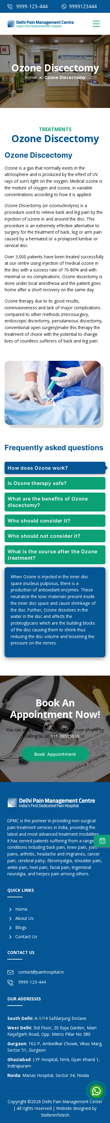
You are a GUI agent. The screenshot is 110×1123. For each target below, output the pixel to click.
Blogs (21, 927)
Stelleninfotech (55, 1115)
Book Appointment (55, 754)
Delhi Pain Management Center (72, 1101)
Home (30, 77)
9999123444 (82, 6)
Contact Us (26, 936)
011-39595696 (65, 736)
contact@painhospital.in (41, 972)
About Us (24, 918)
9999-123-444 (31, 6)
